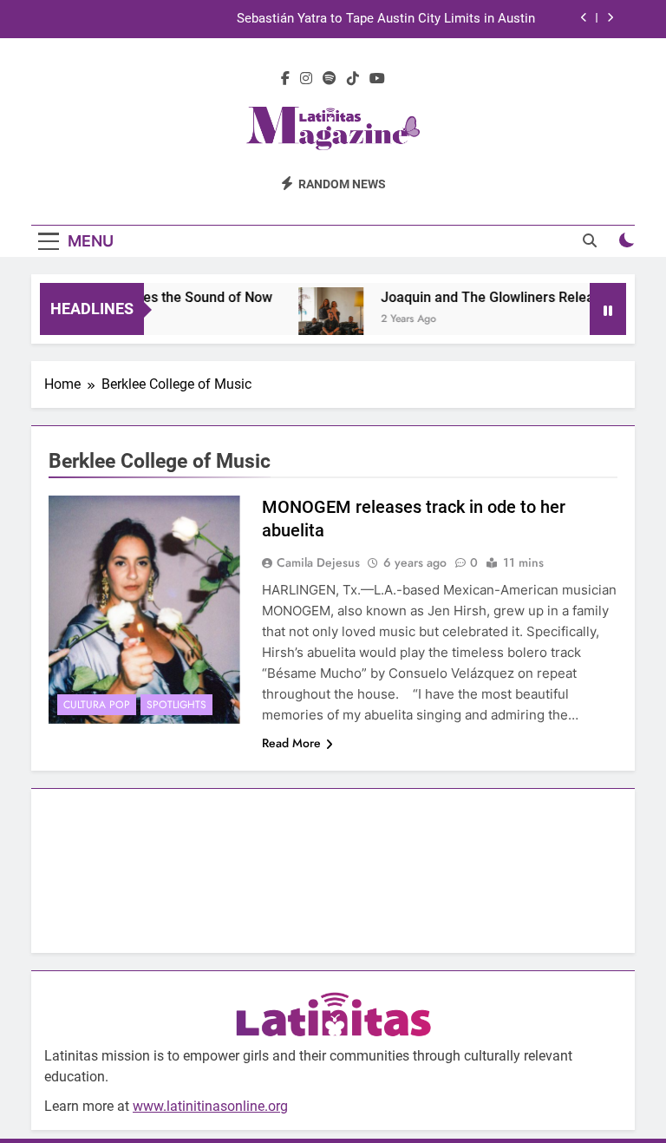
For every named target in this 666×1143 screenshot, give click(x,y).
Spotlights (176, 705)
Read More (291, 743)
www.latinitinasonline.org (210, 1106)
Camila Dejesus (318, 562)
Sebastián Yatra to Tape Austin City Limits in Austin (386, 19)
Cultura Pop (96, 705)
